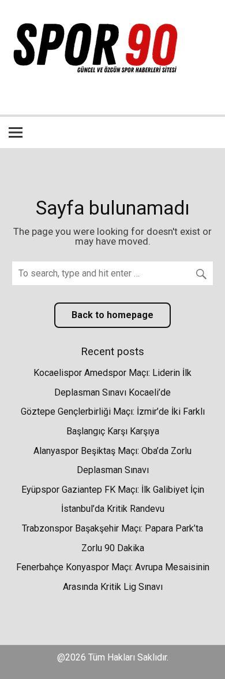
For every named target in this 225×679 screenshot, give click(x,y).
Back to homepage (112, 314)
